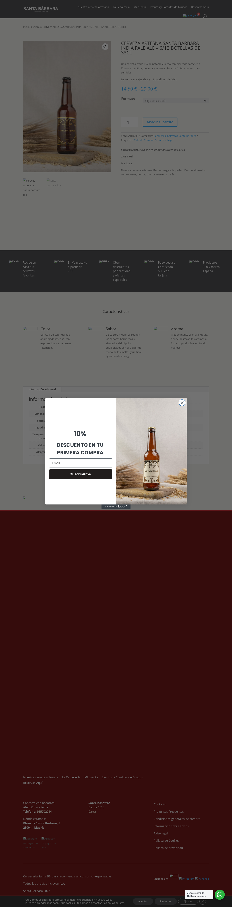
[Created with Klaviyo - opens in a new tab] (116, 506)
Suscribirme (80, 474)
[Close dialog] (182, 403)
